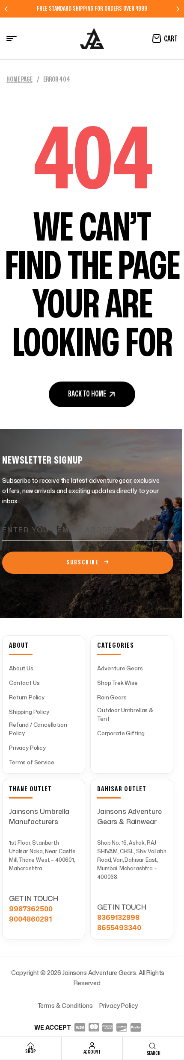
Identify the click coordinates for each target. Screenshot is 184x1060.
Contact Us (24, 683)
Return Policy (27, 697)
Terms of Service (31, 762)
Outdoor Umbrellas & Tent (125, 714)
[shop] (30, 1045)
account (92, 1051)
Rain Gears (111, 697)
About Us (21, 668)
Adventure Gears (120, 668)
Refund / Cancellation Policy (38, 729)
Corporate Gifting (121, 733)
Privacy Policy (27, 748)
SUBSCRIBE (88, 562)
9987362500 (30, 908)
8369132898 (118, 917)
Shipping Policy (29, 712)
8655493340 (119, 927)
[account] (92, 1045)
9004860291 (30, 919)
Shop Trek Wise (117, 683)
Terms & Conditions (65, 1005)
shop (30, 1051)
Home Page (19, 79)
